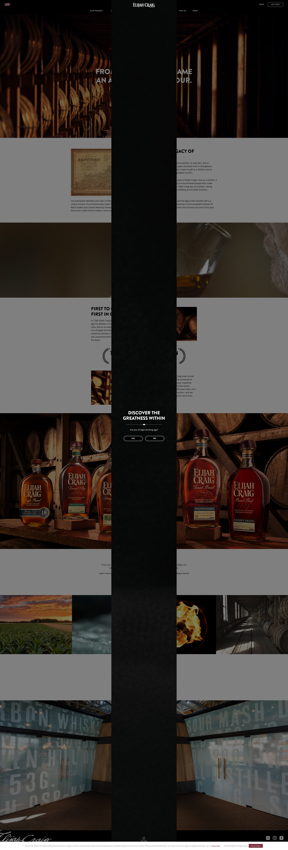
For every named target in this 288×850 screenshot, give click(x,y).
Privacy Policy (216, 846)
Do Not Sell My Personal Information (236, 846)
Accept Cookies (256, 846)
